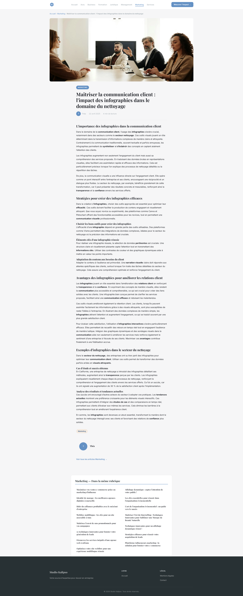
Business (91, 4)
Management (126, 4)
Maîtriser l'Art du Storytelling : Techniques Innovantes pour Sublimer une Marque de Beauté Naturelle (144, 518)
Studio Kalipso (58, 572)
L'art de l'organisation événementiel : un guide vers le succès (145, 507)
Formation (102, 4)
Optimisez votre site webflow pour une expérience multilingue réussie (94, 549)
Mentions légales (167, 576)
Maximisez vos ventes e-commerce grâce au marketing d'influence (96, 491)
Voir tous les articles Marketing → (91, 459)
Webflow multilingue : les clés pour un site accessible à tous (95, 516)
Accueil (74, 4)
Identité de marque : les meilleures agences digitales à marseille (96, 499)
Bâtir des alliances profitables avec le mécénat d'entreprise (97, 507)
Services (150, 4)
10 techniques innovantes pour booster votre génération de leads (96, 533)
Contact (163, 580)
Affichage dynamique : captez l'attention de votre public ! (144, 491)
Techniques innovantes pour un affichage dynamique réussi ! (143, 527)
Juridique (114, 4)
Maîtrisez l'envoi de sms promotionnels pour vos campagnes (96, 524)
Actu (83, 4)
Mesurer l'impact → (182, 4)
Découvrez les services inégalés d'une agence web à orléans (96, 541)
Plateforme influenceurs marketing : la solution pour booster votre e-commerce (143, 544)
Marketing (139, 4)
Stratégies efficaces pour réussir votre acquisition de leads (142, 535)
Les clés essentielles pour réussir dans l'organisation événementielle (142, 499)
